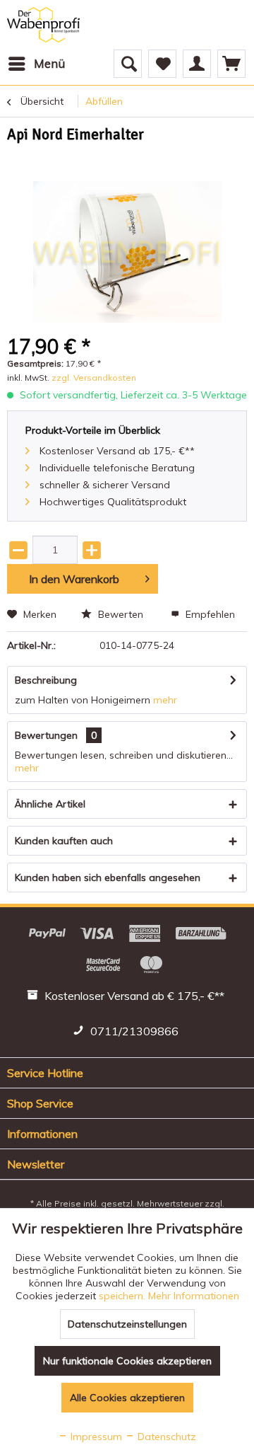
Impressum (95, 1436)
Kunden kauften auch (64, 840)
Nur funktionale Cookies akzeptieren (127, 1360)
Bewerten (120, 614)
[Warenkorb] (231, 64)
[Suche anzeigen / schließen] (128, 64)
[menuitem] (36, 64)
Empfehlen (209, 614)
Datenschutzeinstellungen (127, 1324)
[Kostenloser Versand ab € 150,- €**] (127, 998)
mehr (165, 700)
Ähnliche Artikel (50, 804)
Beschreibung (46, 680)
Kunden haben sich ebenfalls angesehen (107, 877)
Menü (49, 63)
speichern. (123, 1295)
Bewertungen (46, 735)
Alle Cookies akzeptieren (127, 1397)
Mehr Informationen (193, 1295)
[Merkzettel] (162, 64)
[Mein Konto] (197, 64)
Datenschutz (165, 1436)
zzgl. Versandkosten (94, 377)
